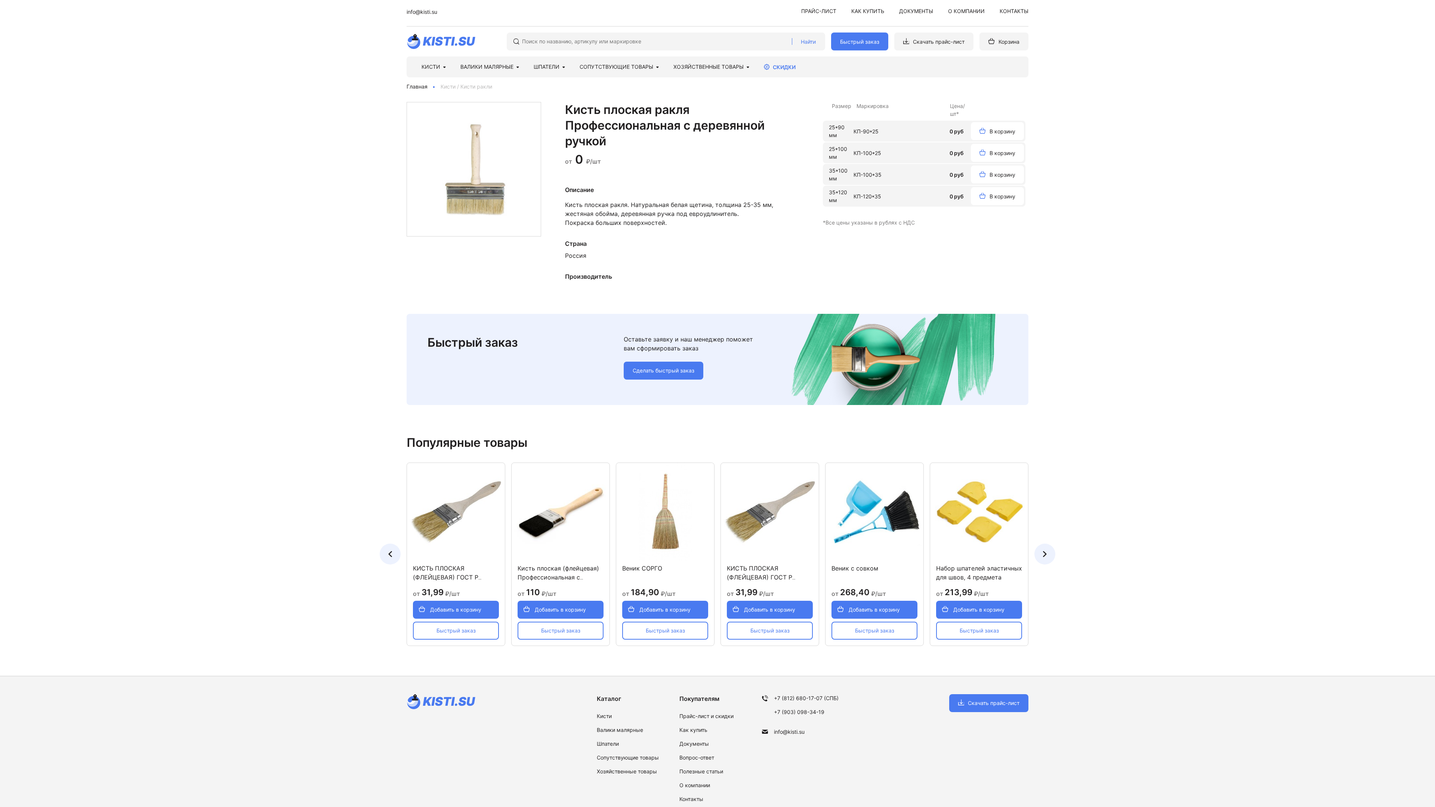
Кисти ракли (476, 86)
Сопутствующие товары (616, 67)
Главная (417, 86)
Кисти (448, 86)
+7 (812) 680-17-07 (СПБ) (806, 698)
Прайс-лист (818, 11)
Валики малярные (620, 730)
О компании (966, 11)
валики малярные (486, 67)
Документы (916, 11)
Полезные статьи (701, 771)
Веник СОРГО (642, 568)
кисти (431, 67)
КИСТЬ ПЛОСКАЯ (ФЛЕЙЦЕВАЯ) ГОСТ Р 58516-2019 (445, 577)
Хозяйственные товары (708, 67)
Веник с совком (854, 568)
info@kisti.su (422, 12)
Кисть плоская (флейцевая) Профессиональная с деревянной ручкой (558, 577)
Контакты (1014, 11)
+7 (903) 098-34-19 (799, 712)
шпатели (546, 67)
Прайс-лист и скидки (706, 716)
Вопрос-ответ (696, 757)
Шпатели (608, 743)
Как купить (867, 11)
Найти (808, 41)
